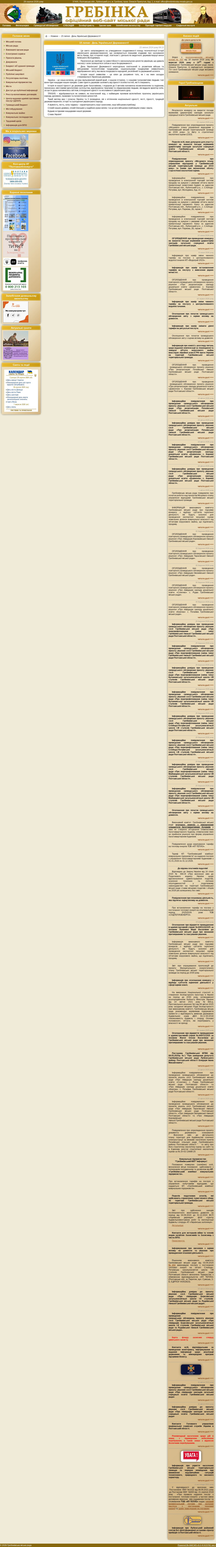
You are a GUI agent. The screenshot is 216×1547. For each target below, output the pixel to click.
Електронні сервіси (15, 54)
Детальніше (177, 1225)
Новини (54, 36)
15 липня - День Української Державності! (81, 36)
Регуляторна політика (17, 78)
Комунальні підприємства (19, 82)
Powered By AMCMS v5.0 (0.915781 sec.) (197, 1545)
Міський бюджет (14, 70)
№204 (172, 1265)
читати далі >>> (205, 75)
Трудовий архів (13, 121)
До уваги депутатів (191, 40)
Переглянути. (178, 1241)
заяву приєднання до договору (193, 1508)
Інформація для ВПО (16, 125)
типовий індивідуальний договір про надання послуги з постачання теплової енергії (191, 1505)
